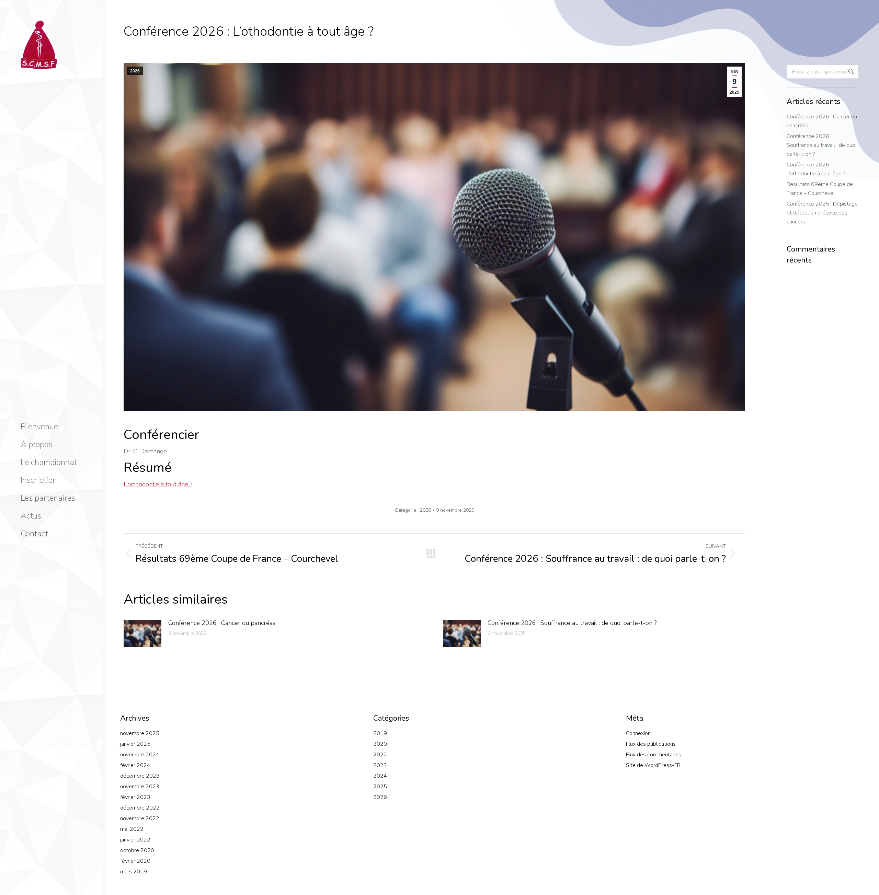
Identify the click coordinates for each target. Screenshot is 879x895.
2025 (380, 786)
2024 (380, 776)
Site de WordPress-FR (653, 765)
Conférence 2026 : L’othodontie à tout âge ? (816, 169)
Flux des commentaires (653, 754)
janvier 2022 (135, 840)
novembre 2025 (139, 733)
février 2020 (135, 861)
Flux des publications (651, 744)
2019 (380, 733)
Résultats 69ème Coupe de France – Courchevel (820, 189)
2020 (380, 744)
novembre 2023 (139, 786)
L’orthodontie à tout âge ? (158, 484)
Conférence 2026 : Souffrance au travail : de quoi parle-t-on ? (572, 623)
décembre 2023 (140, 776)
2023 (380, 765)
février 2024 (135, 765)
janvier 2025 (135, 744)
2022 (380, 754)
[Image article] (142, 633)
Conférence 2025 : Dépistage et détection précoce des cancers (822, 212)
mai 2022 (132, 829)
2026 (135, 71)
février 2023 (135, 797)
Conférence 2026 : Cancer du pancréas (221, 623)
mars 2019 (133, 871)
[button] (776, 6)
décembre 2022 (140, 808)
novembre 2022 (139, 818)
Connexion (638, 733)
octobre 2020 (137, 850)
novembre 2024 (139, 754)
